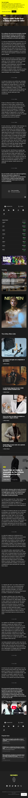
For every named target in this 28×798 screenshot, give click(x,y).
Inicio (14, 777)
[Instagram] (9, 786)
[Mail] (18, 786)
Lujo (4, 15)
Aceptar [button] (14, 11)
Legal (14, 781)
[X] (21, 786)
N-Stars (14, 780)
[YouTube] (15, 786)
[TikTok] (12, 786)
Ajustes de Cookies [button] (6, 11)
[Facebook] (7, 786)
